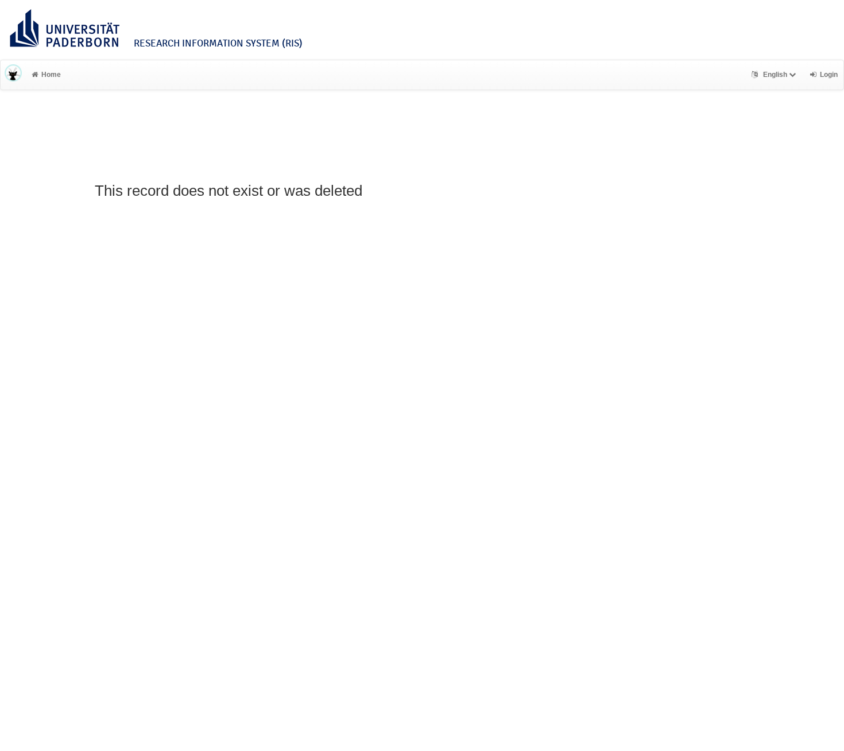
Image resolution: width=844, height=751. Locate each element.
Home (51, 75)
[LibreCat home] (13, 74)
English (775, 75)
